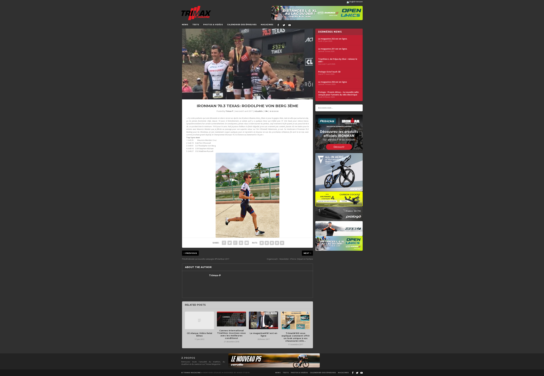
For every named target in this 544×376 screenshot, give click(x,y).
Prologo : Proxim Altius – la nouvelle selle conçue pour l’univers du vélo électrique (338, 93)
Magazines (267, 25)
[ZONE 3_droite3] (339, 234)
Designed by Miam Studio (237, 373)
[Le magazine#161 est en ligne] (263, 320)
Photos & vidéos (213, 25)
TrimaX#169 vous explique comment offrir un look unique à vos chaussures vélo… (295, 337)
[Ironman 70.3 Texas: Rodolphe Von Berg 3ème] (247, 64)
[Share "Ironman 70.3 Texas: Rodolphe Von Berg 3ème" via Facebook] (224, 243)
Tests (195, 25)
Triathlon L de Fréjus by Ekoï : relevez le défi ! (337, 60)
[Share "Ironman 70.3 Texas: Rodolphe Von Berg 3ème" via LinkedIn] (241, 243)
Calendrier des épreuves (242, 25)
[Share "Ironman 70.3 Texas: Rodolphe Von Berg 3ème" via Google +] (235, 243)
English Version (356, 1)
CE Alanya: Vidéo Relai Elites (199, 334)
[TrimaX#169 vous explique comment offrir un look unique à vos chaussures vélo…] (295, 320)
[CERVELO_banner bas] (274, 367)
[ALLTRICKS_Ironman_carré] (339, 151)
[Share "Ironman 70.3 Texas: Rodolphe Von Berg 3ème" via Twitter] (229, 243)
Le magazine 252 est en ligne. (332, 39)
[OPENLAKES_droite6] (339, 249)
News (185, 25)
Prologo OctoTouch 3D (329, 71)
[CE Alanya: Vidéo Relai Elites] (199, 320)
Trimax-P (229, 111)
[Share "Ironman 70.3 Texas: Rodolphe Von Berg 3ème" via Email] (246, 243)
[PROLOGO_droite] (339, 219)
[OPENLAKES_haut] (317, 13)
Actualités (258, 111)
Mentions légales (212, 373)
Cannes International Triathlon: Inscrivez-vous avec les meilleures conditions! (231, 334)
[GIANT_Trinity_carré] (339, 190)
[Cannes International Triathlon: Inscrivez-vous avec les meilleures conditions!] (231, 319)
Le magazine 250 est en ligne (332, 82)
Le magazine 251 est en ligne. (332, 49)
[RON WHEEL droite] (339, 205)
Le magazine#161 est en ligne (263, 334)
